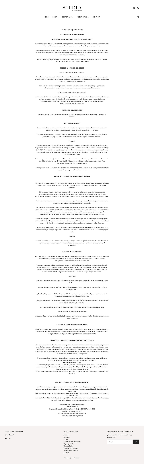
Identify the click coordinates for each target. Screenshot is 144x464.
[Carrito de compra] (138, 17)
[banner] (72, 8)
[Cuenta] (138, 8)
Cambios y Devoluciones (72, 441)
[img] (134, 8)
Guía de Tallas (68, 446)
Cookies (66, 453)
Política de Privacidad (71, 448)
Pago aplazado (69, 444)
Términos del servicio (71, 450)
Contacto (67, 437)
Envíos (66, 439)
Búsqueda (67, 435)
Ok (136, 442)
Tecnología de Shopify (72, 458)
